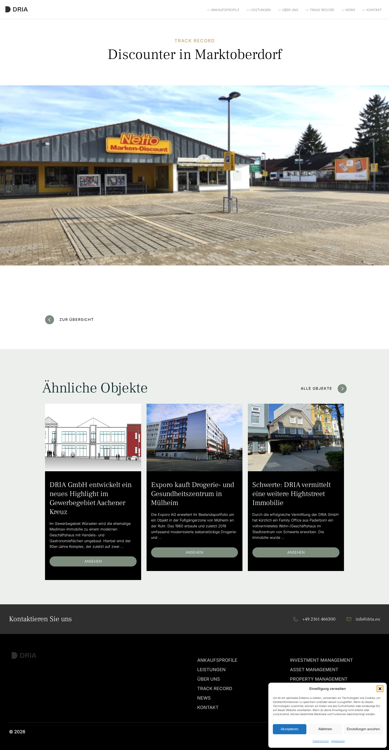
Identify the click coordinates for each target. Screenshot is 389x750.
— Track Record (319, 10)
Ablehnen (325, 729)
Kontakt (208, 707)
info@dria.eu (368, 619)
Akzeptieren (289, 729)
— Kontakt (372, 10)
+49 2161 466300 (318, 619)
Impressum (338, 741)
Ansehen (93, 561)
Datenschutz (321, 741)
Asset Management (314, 669)
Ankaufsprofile (217, 660)
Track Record (214, 688)
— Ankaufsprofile (223, 10)
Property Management (319, 679)
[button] (380, 689)
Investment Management (321, 660)
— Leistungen (259, 10)
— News (348, 10)
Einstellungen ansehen (363, 729)
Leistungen (211, 669)
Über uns (208, 679)
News (204, 698)
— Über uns (288, 10)
